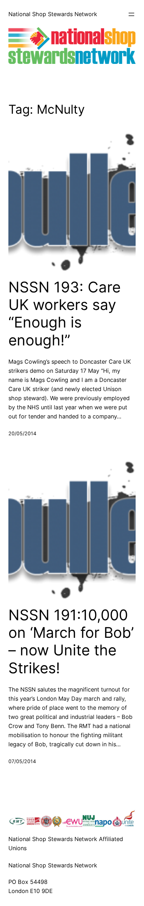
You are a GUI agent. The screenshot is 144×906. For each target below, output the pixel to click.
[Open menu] (131, 14)
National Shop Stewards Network (52, 14)
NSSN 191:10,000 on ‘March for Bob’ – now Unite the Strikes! (71, 641)
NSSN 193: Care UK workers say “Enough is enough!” (64, 313)
